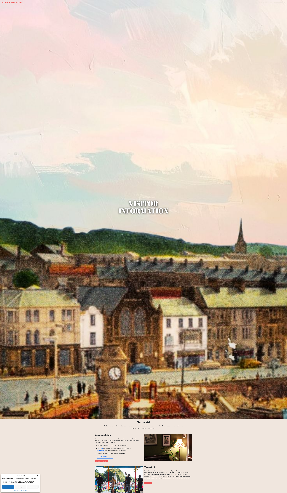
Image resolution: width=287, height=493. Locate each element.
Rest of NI (104, 461)
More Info (148, 483)
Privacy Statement (23, 490)
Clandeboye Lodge (102, 456)
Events (265, 2)
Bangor (98, 461)
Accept (8, 487)
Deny (20, 487)
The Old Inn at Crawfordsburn (105, 458)
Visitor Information (280, 2)
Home (260, 2)
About (270, 2)
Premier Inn (100, 450)
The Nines (100, 448)
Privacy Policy (16, 490)
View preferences (32, 487)
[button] (38, 475)
